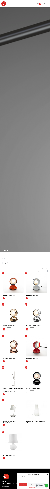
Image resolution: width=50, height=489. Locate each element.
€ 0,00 (44, 3)
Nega (32, 484)
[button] (47, 474)
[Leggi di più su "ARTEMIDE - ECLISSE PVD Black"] (26, 392)
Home (3, 258)
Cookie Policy (30, 487)
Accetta (22, 484)
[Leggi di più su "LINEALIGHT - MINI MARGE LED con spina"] (26, 425)
